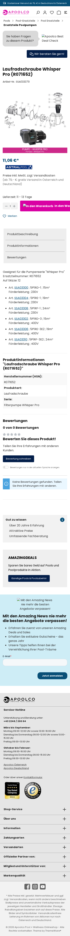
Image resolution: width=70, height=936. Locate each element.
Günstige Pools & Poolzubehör (29, 578)
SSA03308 (21, 308)
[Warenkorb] (58, 12)
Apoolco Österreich (15, 764)
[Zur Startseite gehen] (16, 12)
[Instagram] (35, 886)
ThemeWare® (53, 930)
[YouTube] (42, 886)
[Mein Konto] (44, 12)
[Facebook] (27, 886)
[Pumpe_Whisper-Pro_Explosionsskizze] (35, 122)
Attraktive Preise (21, 531)
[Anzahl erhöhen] (14, 206)
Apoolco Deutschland (16, 768)
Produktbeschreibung (22, 234)
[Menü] (65, 12)
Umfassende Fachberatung (28, 536)
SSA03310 (20, 339)
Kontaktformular (33, 777)
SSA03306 (21, 329)
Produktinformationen (22, 246)
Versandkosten (18, 899)
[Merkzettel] (51, 12)
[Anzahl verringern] (6, 206)
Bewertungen (16, 257)
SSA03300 (21, 288)
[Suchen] (37, 12)
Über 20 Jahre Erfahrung (26, 525)
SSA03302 (21, 319)
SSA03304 (21, 298)
